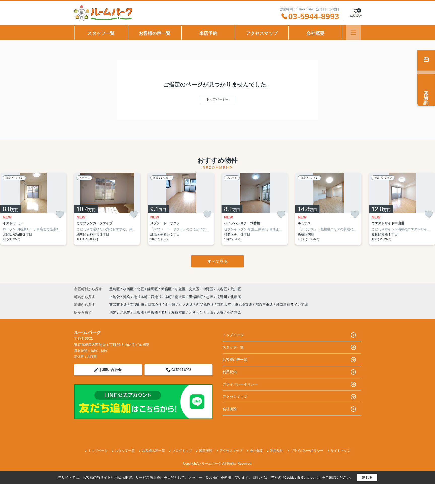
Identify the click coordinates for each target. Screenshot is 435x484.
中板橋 (152, 312)
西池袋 (156, 297)
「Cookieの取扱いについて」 (301, 477)
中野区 (208, 289)
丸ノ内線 (186, 305)
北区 (140, 289)
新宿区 (166, 289)
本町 (169, 297)
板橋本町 (178, 312)
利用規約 (230, 372)
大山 (209, 312)
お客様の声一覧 (154, 33)
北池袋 (125, 312)
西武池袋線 (205, 305)
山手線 (170, 305)
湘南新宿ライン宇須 (292, 305)
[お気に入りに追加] (60, 214)
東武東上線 (118, 305)
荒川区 (235, 289)
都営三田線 (264, 305)
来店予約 (208, 33)
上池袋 (115, 297)
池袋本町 (141, 297)
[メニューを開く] (353, 33)
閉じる (367, 477)
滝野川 (222, 297)
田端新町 (196, 297)
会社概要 (315, 33)
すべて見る (217, 261)
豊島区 (114, 289)
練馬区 (152, 289)
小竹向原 (234, 312)
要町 (164, 312)
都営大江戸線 (228, 305)
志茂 (210, 297)
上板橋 (138, 312)
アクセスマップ (262, 33)
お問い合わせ (110, 369)
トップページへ (217, 99)
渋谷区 (221, 289)
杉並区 (180, 289)
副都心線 (155, 305)
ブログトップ (182, 451)
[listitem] (107, 209)
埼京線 (247, 305)
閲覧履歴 (205, 451)
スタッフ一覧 (101, 33)
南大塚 (181, 297)
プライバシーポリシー (240, 384)
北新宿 (235, 297)
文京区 (194, 289)
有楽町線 (137, 305)
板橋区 (128, 289)
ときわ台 (196, 312)
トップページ (233, 335)
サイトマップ (340, 451)
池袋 (127, 297)
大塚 (220, 312)
